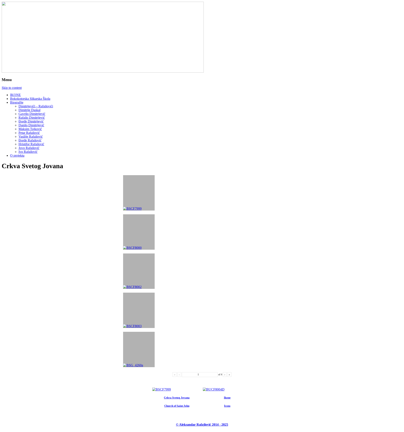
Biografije (16, 102)
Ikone (227, 397)
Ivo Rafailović (28, 151)
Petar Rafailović (29, 133)
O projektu (17, 155)
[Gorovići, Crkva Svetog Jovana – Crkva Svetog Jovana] (161, 389)
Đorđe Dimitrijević (31, 121)
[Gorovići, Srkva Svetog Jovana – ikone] (214, 389)
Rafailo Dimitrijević (32, 117)
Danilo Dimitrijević (31, 125)
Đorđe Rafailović (30, 140)
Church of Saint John (176, 405)
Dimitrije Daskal (29, 110)
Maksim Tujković (30, 129)
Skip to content (12, 87)
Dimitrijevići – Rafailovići (36, 106)
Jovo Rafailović (29, 148)
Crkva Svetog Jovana (177, 397)
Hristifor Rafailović (31, 144)
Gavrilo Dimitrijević (32, 114)
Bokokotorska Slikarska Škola (30, 98)
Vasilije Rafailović (31, 136)
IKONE (15, 95)
